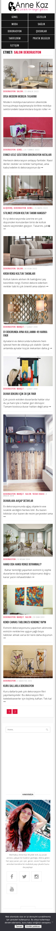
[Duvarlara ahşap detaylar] (28, 490)
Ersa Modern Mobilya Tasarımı (20, 96)
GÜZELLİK (41, 17)
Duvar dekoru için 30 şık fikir (19, 394)
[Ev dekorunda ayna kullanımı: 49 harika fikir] (28, 323)
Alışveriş (8, 207)
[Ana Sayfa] (28, 10)
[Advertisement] (28, 763)
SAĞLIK (41, 24)
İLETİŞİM (14, 45)
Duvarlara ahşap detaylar (18, 501)
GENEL (15, 17)
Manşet (20, 326)
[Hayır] (52, 921)
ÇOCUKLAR (41, 31)
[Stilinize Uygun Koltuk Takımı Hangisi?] (28, 204)
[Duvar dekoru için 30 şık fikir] (28, 385)
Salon (20, 91)
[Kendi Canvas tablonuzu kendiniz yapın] (28, 613)
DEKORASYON (15, 31)
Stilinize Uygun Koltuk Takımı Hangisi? (24, 213)
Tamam (19, 926)
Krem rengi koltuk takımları (19, 273)
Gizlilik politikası (33, 926)
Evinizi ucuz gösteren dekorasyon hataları (27, 155)
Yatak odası (38, 493)
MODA (15, 24)
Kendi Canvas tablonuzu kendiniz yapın (24, 622)
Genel (19, 149)
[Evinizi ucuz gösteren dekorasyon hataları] (28, 146)
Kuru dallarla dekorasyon (18, 686)
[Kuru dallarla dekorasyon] (28, 677)
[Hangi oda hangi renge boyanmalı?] (28, 555)
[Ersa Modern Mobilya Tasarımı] (28, 87)
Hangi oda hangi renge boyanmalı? (22, 564)
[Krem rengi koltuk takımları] (28, 265)
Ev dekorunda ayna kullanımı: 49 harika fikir (25, 333)
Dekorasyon (9, 91)
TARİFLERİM (15, 38)
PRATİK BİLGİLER (41, 38)
